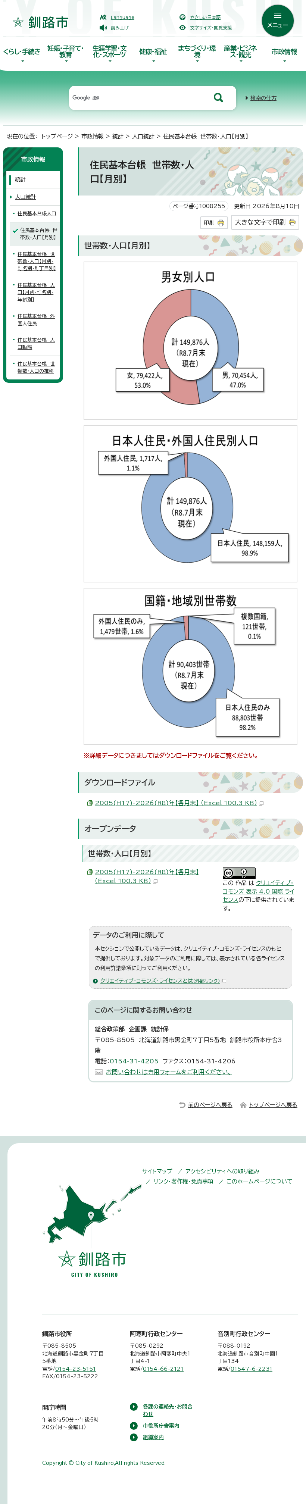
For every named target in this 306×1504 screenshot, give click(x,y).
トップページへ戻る (273, 1105)
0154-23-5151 (75, 1369)
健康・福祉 (153, 52)
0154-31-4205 (134, 1061)
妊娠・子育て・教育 (65, 51)
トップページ (57, 136)
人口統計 (143, 136)
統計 (118, 136)
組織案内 (153, 1437)
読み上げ (120, 27)
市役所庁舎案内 (161, 1425)
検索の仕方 (263, 98)
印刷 (209, 222)
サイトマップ (157, 1171)
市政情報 (284, 52)
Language (122, 17)
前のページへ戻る (210, 1105)
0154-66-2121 (163, 1369)
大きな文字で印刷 (260, 222)
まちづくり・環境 (196, 51)
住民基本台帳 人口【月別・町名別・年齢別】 (36, 292)
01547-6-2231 (251, 1369)
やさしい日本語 (205, 17)
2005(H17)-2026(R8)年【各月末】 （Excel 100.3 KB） (176, 803)
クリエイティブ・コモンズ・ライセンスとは (160, 981)
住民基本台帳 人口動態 (36, 344)
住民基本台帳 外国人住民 (36, 320)
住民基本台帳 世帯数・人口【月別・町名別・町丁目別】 (37, 261)
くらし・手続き (21, 52)
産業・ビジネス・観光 (240, 51)
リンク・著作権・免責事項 (183, 1181)
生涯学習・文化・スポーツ (110, 51)
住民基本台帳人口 (37, 213)
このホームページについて (260, 1181)
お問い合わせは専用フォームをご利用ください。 (169, 1072)
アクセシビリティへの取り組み (222, 1171)
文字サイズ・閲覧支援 (211, 27)
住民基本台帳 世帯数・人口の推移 (36, 367)
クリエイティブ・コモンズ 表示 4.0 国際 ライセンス (258, 891)
